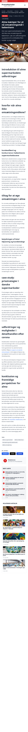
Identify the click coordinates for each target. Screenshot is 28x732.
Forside (3, 11)
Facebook (5, 453)
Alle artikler (10, 11)
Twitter (12, 453)
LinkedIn (20, 453)
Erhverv (16, 11)
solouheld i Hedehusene (16, 419)
